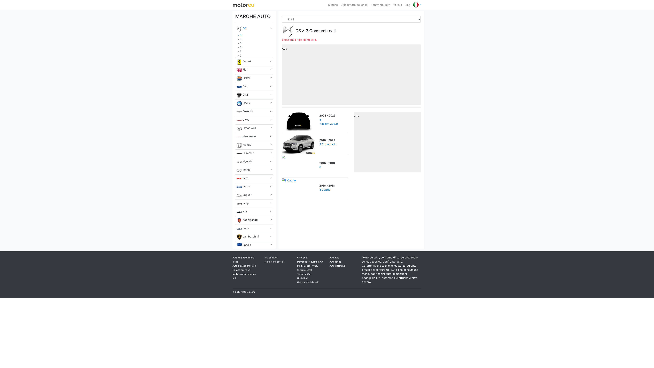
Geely (246, 103)
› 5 (240, 43)
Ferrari (247, 61)
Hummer (248, 153)
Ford (245, 86)
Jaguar (247, 194)
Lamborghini (251, 236)
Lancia (247, 245)
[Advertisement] (351, 76)
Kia (245, 211)
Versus (397, 4)
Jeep (246, 203)
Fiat (245, 69)
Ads (284, 48)
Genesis (248, 111)
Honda (247, 144)
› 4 (240, 39)
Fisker (246, 78)
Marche (333, 4)
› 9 (240, 55)
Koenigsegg (250, 219)
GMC (246, 119)
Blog (407, 4)
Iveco (246, 186)
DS (244, 28)
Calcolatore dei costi (354, 4)
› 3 (240, 35)
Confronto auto (380, 4)
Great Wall (249, 128)
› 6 (240, 47)
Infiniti (247, 169)
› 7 (239, 51)
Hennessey (250, 136)
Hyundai (248, 161)
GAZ (245, 94)
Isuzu (246, 178)
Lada (246, 228)
